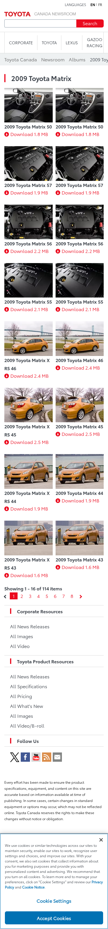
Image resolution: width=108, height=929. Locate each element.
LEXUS (72, 42)
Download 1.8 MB (29, 134)
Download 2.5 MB (29, 441)
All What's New (26, 705)
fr (100, 4)
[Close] (101, 839)
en (92, 4)
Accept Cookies (54, 918)
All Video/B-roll (27, 725)
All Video (20, 645)
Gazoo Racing (95, 42)
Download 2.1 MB (29, 309)
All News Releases (30, 626)
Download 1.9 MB (29, 192)
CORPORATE (21, 42)
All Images (21, 636)
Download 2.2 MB (29, 250)
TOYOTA (49, 42)
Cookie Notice (33, 886)
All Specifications (28, 686)
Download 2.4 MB (29, 375)
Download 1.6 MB (29, 575)
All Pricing (21, 696)
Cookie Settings (54, 900)
